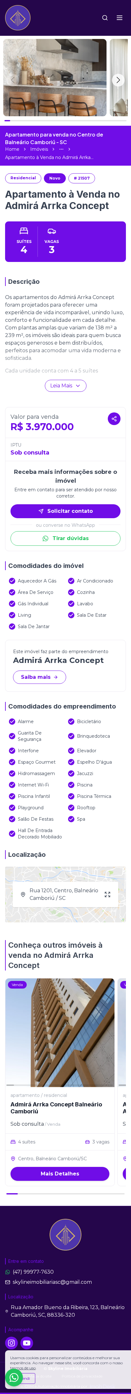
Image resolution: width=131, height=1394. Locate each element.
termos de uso (23, 1367)
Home (12, 149)
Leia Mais (61, 386)
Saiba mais (36, 677)
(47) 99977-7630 (33, 1272)
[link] (49, 157)
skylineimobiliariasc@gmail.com (52, 1282)
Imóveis (39, 149)
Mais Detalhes (60, 1174)
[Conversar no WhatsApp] (14, 1377)
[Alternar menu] (119, 17)
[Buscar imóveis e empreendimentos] (105, 17)
